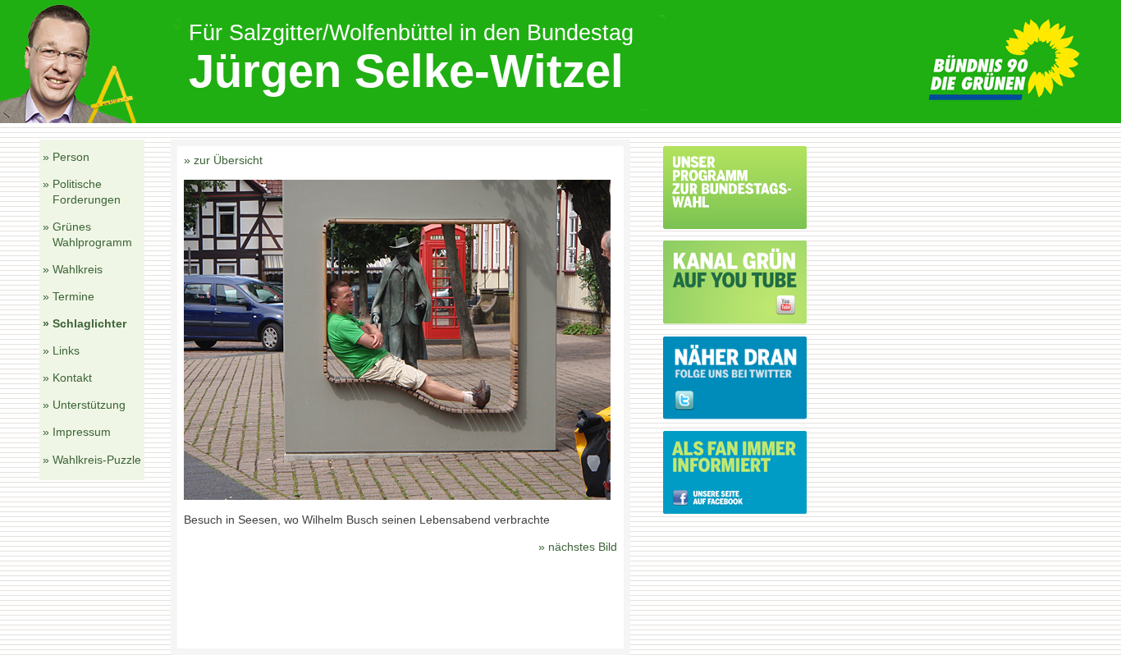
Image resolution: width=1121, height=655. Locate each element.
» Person (66, 156)
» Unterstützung (84, 404)
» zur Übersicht (223, 160)
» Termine (68, 296)
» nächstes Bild (577, 546)
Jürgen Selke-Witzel (406, 71)
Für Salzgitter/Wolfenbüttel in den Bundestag (411, 32)
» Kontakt (67, 377)
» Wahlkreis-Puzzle (92, 459)
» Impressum (77, 431)
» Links (61, 350)
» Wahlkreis (73, 269)
